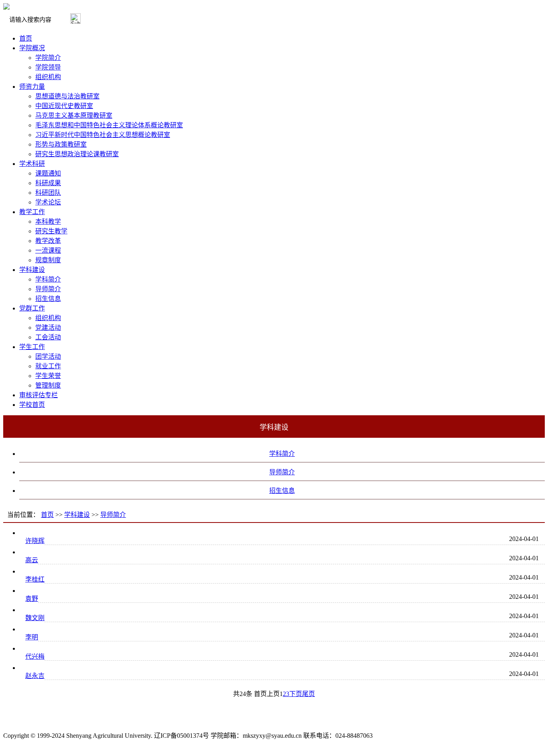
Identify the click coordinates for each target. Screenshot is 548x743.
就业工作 (48, 366)
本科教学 (48, 221)
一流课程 (48, 250)
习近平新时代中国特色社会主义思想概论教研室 (102, 134)
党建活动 (48, 327)
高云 (31, 560)
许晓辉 (35, 540)
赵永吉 (35, 675)
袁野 (31, 598)
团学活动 (48, 356)
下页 (295, 693)
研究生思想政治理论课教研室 (77, 154)
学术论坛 (48, 202)
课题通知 (48, 173)
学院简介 (48, 57)
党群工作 (32, 308)
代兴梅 (35, 656)
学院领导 (48, 67)
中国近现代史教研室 (64, 105)
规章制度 (48, 260)
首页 (25, 38)
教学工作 (32, 211)
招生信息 (48, 298)
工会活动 (48, 337)
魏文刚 (35, 617)
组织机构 (48, 76)
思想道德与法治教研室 (67, 96)
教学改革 (48, 240)
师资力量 (32, 86)
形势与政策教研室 (61, 144)
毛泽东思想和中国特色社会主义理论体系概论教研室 (109, 125)
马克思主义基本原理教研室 (73, 115)
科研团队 (48, 192)
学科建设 (32, 269)
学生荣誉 (48, 375)
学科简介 (48, 279)
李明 (31, 637)
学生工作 (32, 346)
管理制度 (48, 385)
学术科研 (32, 163)
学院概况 (32, 48)
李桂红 (35, 579)
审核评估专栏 (38, 395)
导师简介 (48, 289)
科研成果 (48, 183)
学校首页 (32, 404)
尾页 (308, 693)
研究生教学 (51, 231)
